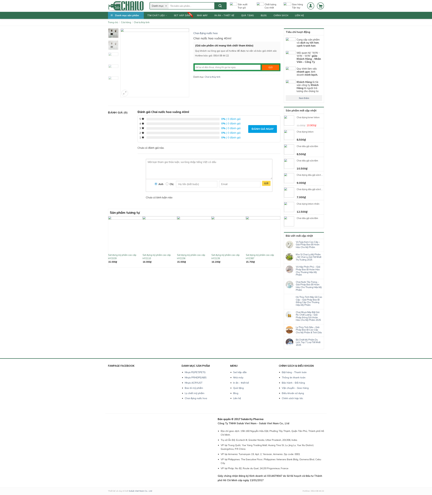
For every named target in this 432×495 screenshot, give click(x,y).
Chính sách (281, 15)
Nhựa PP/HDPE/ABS (196, 377)
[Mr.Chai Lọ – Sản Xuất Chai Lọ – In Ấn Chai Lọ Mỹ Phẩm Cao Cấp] (126, 6)
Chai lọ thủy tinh (142, 22)
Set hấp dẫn (182, 15)
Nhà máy (202, 15)
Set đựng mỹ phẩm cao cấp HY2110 (157, 257)
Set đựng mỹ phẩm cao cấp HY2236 (191, 257)
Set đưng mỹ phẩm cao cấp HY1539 (122, 257)
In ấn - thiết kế (241, 382)
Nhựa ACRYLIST (193, 382)
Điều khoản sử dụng (293, 393)
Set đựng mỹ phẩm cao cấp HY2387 (260, 257)
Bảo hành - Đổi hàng (293, 382)
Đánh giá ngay (263, 129)
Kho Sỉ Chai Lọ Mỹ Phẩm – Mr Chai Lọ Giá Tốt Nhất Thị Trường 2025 (308, 257)
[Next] (278, 241)
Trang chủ (113, 22)
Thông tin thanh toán (293, 377)
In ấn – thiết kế (224, 15)
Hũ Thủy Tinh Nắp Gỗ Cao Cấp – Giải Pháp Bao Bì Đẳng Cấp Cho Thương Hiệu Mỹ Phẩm (309, 301)
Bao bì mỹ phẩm (194, 387)
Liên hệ (299, 15)
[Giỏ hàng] (320, 6)
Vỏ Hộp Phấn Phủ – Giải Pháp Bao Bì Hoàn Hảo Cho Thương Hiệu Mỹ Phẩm (308, 271)
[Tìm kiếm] (220, 6)
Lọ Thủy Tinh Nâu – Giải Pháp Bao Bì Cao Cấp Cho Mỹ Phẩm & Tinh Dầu (309, 330)
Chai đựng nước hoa (205, 33)
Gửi (266, 183)
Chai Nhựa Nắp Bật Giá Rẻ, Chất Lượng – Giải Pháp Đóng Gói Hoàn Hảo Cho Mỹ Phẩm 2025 (308, 316)
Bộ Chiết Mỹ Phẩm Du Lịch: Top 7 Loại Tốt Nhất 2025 (308, 342)
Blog (264, 15)
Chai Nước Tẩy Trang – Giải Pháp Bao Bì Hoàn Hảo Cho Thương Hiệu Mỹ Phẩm (309, 286)
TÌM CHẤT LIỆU (156, 15)
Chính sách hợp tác (292, 398)
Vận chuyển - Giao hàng (295, 387)
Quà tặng (247, 15)
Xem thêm (304, 98)
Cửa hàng (126, 22)
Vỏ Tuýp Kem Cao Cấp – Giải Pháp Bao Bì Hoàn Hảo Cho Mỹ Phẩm (308, 245)
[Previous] (110, 241)
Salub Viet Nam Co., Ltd (140, 491)
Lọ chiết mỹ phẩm (194, 393)
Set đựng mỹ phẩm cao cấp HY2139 (225, 257)
